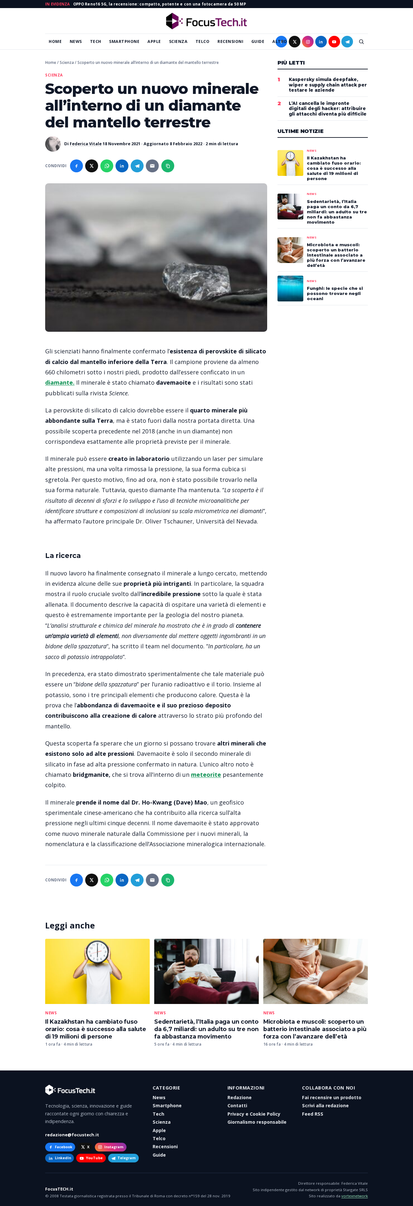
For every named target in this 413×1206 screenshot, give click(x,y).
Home (55, 41)
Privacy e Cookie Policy (253, 1114)
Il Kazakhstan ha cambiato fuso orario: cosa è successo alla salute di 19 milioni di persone (95, 1029)
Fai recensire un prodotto (331, 1097)
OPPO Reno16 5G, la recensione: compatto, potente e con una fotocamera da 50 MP (159, 4)
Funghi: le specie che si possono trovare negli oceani (335, 293)
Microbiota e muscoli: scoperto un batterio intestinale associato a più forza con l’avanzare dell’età (315, 1029)
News (76, 41)
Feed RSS (312, 1114)
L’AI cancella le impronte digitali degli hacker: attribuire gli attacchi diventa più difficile (328, 109)
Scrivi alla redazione (325, 1105)
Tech (95, 41)
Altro (279, 41)
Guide (258, 41)
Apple (154, 41)
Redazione (239, 1097)
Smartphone (124, 41)
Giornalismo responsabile (257, 1122)
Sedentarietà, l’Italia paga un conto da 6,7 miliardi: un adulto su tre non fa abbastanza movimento (206, 1029)
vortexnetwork (354, 1195)
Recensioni (230, 41)
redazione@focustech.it (72, 1135)
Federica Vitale (86, 144)
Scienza (178, 41)
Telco (203, 41)
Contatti (237, 1105)
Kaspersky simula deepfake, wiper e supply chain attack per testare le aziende (328, 85)
